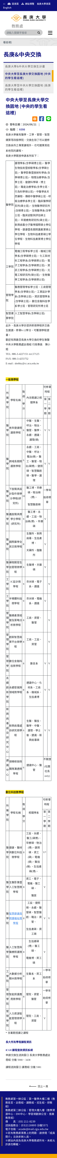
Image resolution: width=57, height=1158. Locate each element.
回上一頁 (43, 1086)
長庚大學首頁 (44, 3)
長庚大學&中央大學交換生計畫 (25, 66)
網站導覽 (29, 3)
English (7, 7)
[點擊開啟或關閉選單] (50, 32)
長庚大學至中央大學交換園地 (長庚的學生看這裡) (28, 87)
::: (4, 3)
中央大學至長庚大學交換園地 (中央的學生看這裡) (28, 76)
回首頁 (15, 3)
